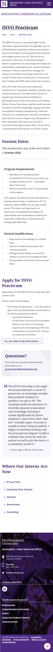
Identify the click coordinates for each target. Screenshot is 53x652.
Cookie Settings (8, 642)
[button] (49, 3)
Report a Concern (39, 640)
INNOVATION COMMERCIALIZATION (26, 14)
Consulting (12, 512)
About (12, 35)
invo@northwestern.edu (15, 572)
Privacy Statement (21, 640)
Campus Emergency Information (15, 609)
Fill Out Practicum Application (21, 341)
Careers (5, 613)
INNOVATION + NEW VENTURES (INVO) (26, 4)
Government (13, 505)
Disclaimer (6, 640)
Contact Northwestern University (16, 618)
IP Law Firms (13, 482)
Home (4, 35)
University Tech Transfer (20, 490)
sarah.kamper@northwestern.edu (21, 369)
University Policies (10, 622)
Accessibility (36, 637)
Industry (11, 497)
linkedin (4, 589)
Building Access (8, 605)
